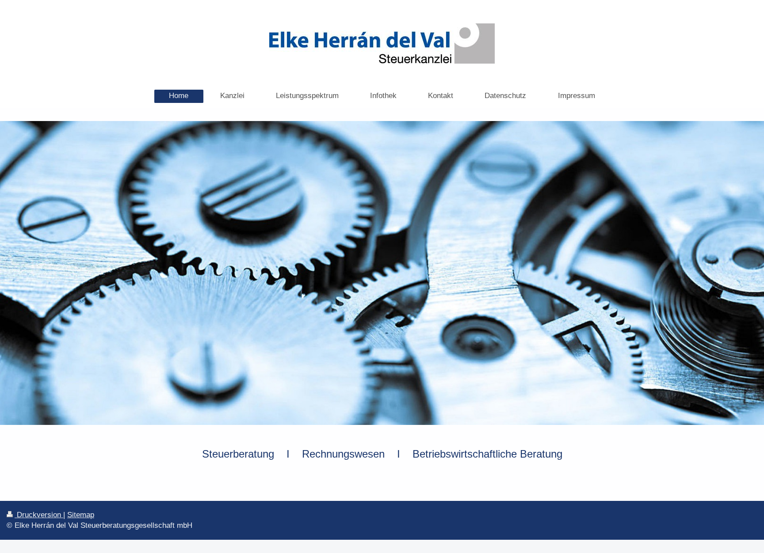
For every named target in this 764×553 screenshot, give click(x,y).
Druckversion (39, 515)
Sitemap (80, 515)
